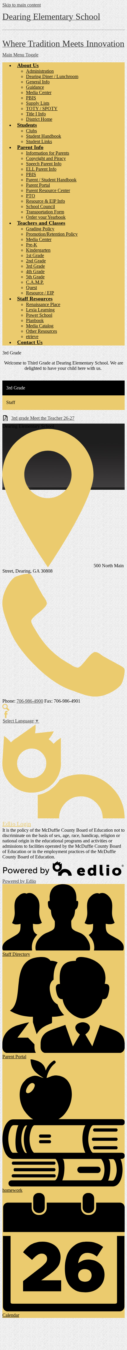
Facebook (5, 714)
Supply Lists (37, 103)
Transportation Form (45, 211)
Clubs (31, 130)
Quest (31, 287)
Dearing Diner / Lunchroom (52, 76)
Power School (39, 315)
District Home (39, 119)
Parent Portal (38, 185)
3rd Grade (35, 266)
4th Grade (35, 271)
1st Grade (35, 255)
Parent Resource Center (48, 190)
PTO (30, 195)
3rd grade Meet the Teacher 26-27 (42, 418)
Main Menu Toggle (20, 54)
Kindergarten (38, 250)
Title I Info (36, 113)
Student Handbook (43, 136)
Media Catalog (39, 325)
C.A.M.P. (35, 282)
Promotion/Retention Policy (52, 234)
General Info (38, 81)
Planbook (35, 320)
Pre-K (31, 244)
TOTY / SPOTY (42, 108)
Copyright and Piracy (46, 158)
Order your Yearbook (46, 217)
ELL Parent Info (41, 169)
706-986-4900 (30, 700)
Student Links (39, 141)
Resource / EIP (40, 292)
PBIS (31, 97)
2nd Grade (36, 260)
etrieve (32, 336)
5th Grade (35, 276)
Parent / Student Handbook (51, 179)
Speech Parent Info (43, 163)
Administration (40, 71)
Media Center (38, 92)
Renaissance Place (43, 304)
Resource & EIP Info (45, 201)
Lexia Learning (40, 309)
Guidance (35, 87)
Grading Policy (40, 228)
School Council (40, 206)
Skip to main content (21, 4)
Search (5, 707)
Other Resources (41, 331)
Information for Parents (47, 153)
